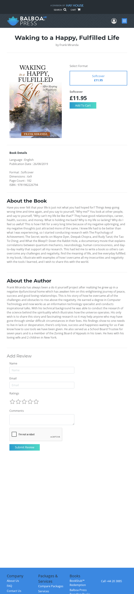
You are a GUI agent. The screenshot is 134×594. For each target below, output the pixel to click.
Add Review (19, 356)
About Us (13, 581)
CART (74, 9)
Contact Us (14, 591)
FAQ (9, 586)
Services (43, 591)
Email (13, 378)
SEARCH (58, 9)
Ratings (14, 393)
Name (13, 363)
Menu (125, 20)
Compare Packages (50, 586)
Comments (16, 411)
